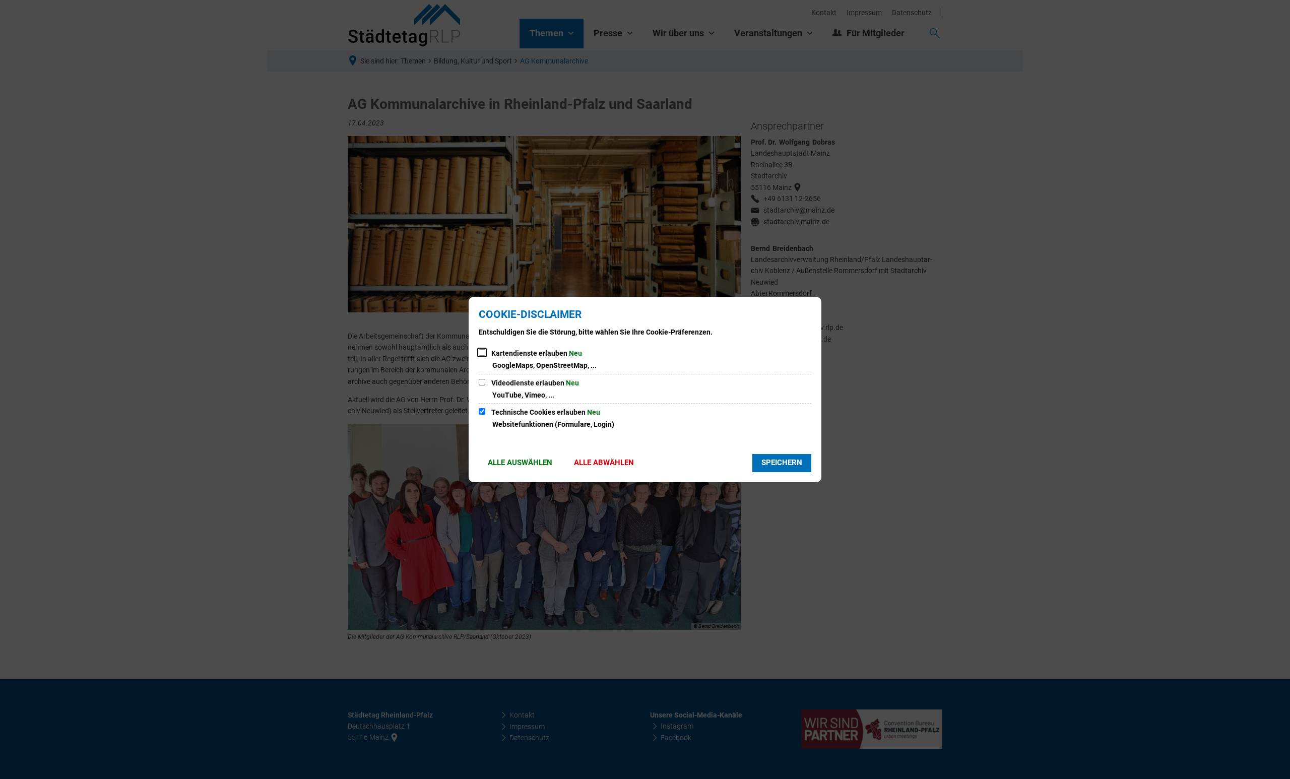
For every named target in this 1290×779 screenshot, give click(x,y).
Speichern (781, 462)
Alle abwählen (604, 462)
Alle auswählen (520, 462)
